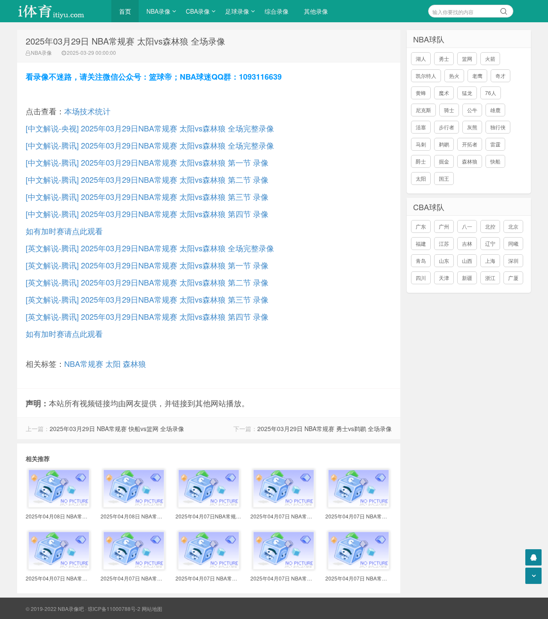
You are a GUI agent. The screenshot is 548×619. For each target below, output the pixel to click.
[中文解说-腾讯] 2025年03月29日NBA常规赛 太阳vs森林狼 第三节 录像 (147, 196)
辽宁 (490, 243)
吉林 (467, 243)
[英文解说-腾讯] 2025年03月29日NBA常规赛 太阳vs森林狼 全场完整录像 (150, 247)
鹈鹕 (444, 144)
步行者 (446, 127)
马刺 (421, 144)
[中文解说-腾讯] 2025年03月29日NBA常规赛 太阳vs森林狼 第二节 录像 (147, 179)
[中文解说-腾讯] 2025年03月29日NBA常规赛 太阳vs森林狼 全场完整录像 (150, 145)
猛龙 (467, 92)
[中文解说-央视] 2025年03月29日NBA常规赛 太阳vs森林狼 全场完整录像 (150, 128)
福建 (421, 243)
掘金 (444, 161)
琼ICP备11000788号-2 (114, 608)
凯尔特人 (426, 75)
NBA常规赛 (83, 363)
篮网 (467, 58)
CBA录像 (198, 11)
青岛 (421, 260)
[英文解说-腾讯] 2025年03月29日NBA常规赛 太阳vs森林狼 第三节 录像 (147, 299)
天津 (444, 277)
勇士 (444, 58)
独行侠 (498, 127)
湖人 (421, 58)
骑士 (449, 109)
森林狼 (134, 363)
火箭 (490, 58)
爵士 (421, 161)
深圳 (513, 260)
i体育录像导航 (60, 11)
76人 (490, 92)
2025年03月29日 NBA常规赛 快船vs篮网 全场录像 (117, 428)
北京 (513, 226)
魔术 (444, 92)
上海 (490, 260)
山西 (467, 260)
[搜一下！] (503, 10)
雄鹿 (495, 109)
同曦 (513, 243)
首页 (125, 11)
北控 (490, 226)
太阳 (113, 363)
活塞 (421, 127)
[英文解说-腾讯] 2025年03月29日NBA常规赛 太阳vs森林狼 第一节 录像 (147, 265)
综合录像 (277, 11)
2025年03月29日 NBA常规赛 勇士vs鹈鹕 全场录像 (324, 428)
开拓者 (469, 144)
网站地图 (152, 608)
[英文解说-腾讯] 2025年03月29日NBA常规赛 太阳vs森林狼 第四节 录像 (147, 316)
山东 (444, 260)
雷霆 (495, 144)
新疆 (467, 277)
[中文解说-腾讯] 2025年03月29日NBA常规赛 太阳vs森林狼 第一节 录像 (147, 162)
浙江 (490, 277)
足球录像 (237, 11)
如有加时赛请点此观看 (64, 230)
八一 (467, 226)
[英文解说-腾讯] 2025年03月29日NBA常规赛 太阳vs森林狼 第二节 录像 (147, 282)
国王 (444, 178)
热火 (454, 75)
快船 (495, 161)
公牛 (472, 109)
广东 (421, 226)
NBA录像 (158, 11)
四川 (421, 277)
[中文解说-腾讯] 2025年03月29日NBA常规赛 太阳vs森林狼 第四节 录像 (147, 213)
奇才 (500, 75)
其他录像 (316, 11)
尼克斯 (423, 109)
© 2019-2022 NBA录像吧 (55, 608)
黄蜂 (421, 92)
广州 (444, 226)
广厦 (513, 277)
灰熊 (472, 127)
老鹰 (477, 75)
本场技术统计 (87, 110)
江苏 (444, 243)
